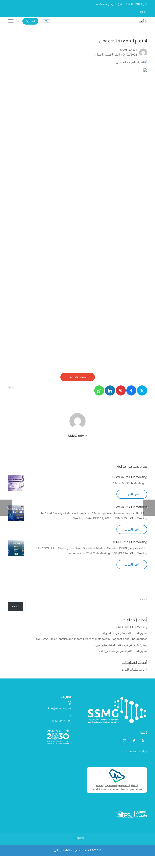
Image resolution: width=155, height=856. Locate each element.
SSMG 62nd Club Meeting (129, 542)
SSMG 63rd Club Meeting (129, 507)
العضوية (30, 21)
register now (77, 377)
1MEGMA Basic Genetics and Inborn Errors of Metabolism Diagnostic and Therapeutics (91, 638)
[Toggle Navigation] (11, 22)
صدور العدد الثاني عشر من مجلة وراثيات (123, 651)
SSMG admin (128, 50)
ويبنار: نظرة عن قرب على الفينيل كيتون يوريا (121, 644)
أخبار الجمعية (112, 54)
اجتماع (99, 54)
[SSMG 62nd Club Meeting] (16, 548)
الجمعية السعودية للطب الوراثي (72, 850)
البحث (143, 599)
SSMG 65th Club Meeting (129, 477)
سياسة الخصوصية (136, 751)
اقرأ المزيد (132, 494)
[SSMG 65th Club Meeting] (16, 483)
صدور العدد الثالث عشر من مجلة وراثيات (123, 633)
